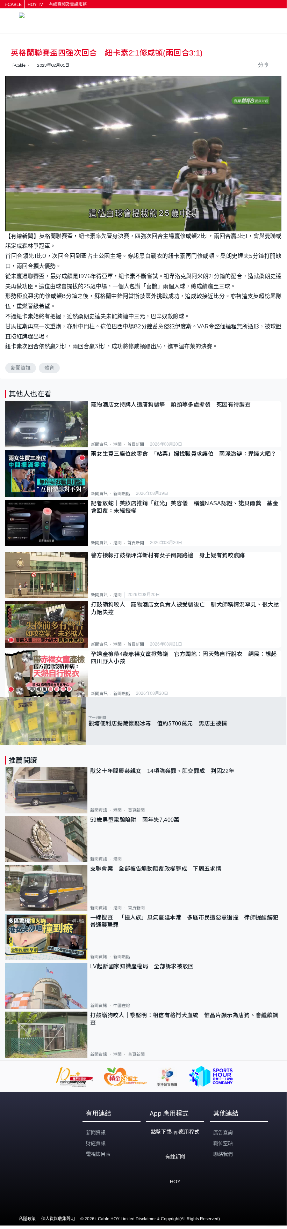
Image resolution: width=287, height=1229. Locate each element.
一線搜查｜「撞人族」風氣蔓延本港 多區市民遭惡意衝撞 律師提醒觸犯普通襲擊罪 (184, 921)
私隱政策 (27, 1218)
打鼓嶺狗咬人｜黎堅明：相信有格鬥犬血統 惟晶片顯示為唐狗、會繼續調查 (184, 1019)
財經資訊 (96, 1143)
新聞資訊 (20, 368)
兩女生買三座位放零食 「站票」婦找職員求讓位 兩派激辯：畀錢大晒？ (184, 454)
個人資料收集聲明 (58, 1218)
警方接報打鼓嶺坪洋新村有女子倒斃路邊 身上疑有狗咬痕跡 (168, 555)
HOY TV (35, 4)
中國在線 (121, 1005)
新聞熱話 (121, 493)
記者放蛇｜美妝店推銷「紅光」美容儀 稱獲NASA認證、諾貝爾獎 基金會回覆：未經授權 (184, 507)
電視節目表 (98, 1154)
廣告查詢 (223, 1132)
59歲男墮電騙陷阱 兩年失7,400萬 (135, 820)
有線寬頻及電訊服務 (68, 4)
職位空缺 (223, 1143)
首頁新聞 (135, 444)
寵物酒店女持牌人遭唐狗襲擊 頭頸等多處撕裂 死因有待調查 (171, 405)
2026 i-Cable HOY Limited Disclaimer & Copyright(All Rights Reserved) (152, 1218)
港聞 (117, 444)
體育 (49, 368)
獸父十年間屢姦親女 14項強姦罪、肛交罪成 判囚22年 (162, 771)
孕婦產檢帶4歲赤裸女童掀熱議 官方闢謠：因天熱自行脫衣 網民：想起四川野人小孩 (184, 657)
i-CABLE (13, 4)
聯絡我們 (223, 1154)
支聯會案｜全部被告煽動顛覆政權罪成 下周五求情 (155, 869)
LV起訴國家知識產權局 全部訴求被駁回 (142, 966)
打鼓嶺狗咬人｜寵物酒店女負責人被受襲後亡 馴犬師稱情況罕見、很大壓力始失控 (185, 608)
